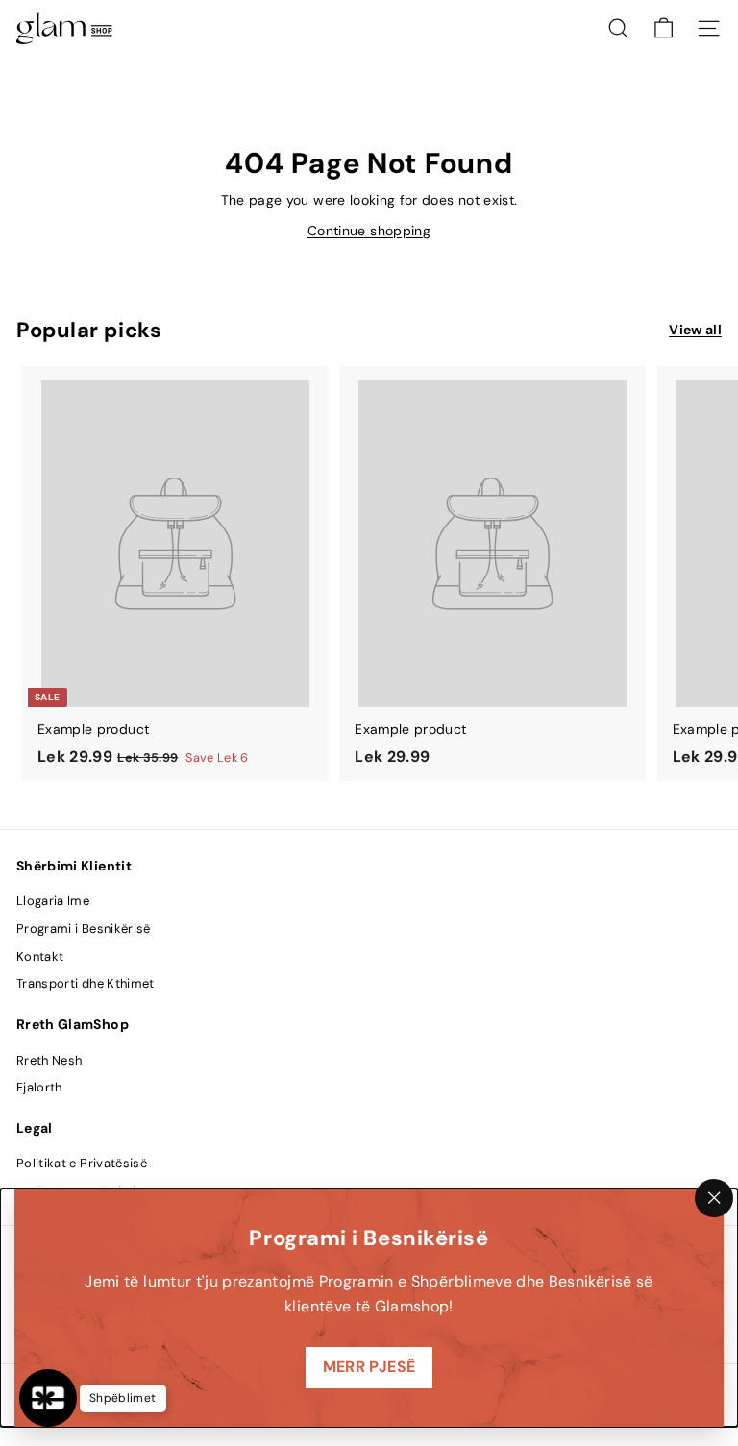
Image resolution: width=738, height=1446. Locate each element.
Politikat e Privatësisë (81, 1163)
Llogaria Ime (52, 901)
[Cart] (663, 28)
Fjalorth (39, 1087)
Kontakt (39, 956)
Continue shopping (369, 230)
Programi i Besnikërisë (83, 928)
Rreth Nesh (49, 1060)
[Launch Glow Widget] (48, 1398)
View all (695, 329)
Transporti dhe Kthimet (85, 983)
